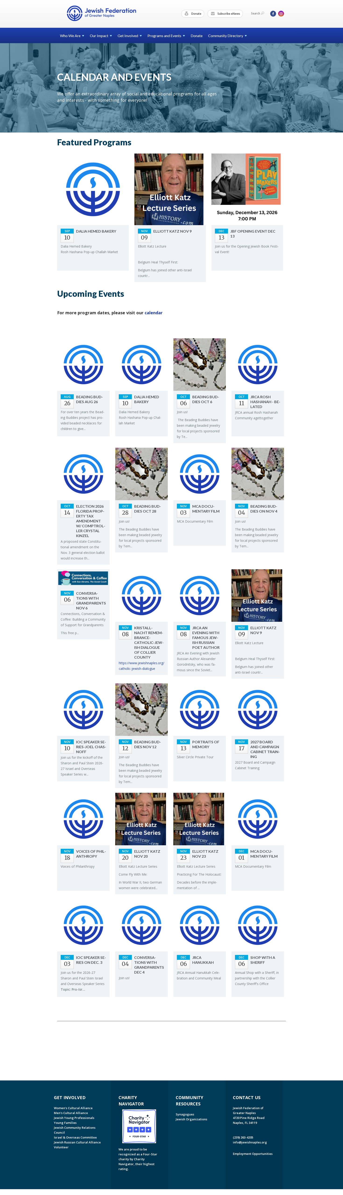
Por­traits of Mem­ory (205, 744)
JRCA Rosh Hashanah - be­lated (265, 402)
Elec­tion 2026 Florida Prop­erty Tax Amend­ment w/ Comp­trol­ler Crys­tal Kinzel (90, 521)
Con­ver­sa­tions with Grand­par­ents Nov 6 (91, 600)
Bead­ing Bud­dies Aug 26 (89, 399)
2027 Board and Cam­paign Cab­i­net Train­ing (265, 749)
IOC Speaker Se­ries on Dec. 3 (91, 959)
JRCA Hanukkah (203, 959)
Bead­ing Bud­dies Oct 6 (205, 399)
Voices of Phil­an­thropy (91, 853)
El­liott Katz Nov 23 (205, 853)
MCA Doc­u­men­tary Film (206, 508)
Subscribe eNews (228, 14)
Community (225, 35)
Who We (70, 35)
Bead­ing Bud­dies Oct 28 (147, 508)
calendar (154, 312)
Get (128, 35)
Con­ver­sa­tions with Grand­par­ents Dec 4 (149, 964)
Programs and (164, 35)
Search (255, 13)
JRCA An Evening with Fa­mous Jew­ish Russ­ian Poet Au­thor (206, 637)
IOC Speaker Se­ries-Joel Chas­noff (91, 747)
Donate (196, 14)
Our (99, 35)
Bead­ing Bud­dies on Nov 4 (263, 508)
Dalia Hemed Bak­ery (96, 231)
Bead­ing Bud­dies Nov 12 (147, 744)
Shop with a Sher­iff (262, 959)
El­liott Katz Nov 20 (147, 853)
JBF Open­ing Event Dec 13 (252, 233)
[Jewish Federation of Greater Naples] (101, 13)
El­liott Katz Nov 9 (172, 231)
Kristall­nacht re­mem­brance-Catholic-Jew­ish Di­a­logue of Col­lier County (149, 642)
